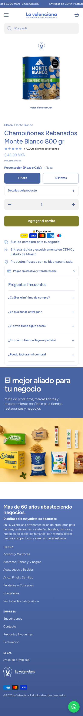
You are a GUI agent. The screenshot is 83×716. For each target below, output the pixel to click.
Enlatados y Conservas (18, 585)
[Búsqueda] (8, 28)
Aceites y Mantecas (16, 554)
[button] (76, 15)
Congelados (11, 593)
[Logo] (41, 15)
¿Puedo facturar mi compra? (27, 354)
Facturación (11, 642)
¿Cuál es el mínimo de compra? (29, 297)
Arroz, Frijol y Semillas (18, 577)
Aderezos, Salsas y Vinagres (22, 562)
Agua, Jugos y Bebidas (18, 569)
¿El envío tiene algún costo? (27, 326)
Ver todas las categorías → (21, 601)
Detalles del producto (22, 190)
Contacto (9, 626)
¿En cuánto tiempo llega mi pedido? (32, 340)
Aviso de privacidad (16, 660)
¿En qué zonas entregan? (25, 312)
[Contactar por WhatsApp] (74, 707)
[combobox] (41, 28)
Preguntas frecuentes (18, 634)
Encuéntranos (12, 618)
